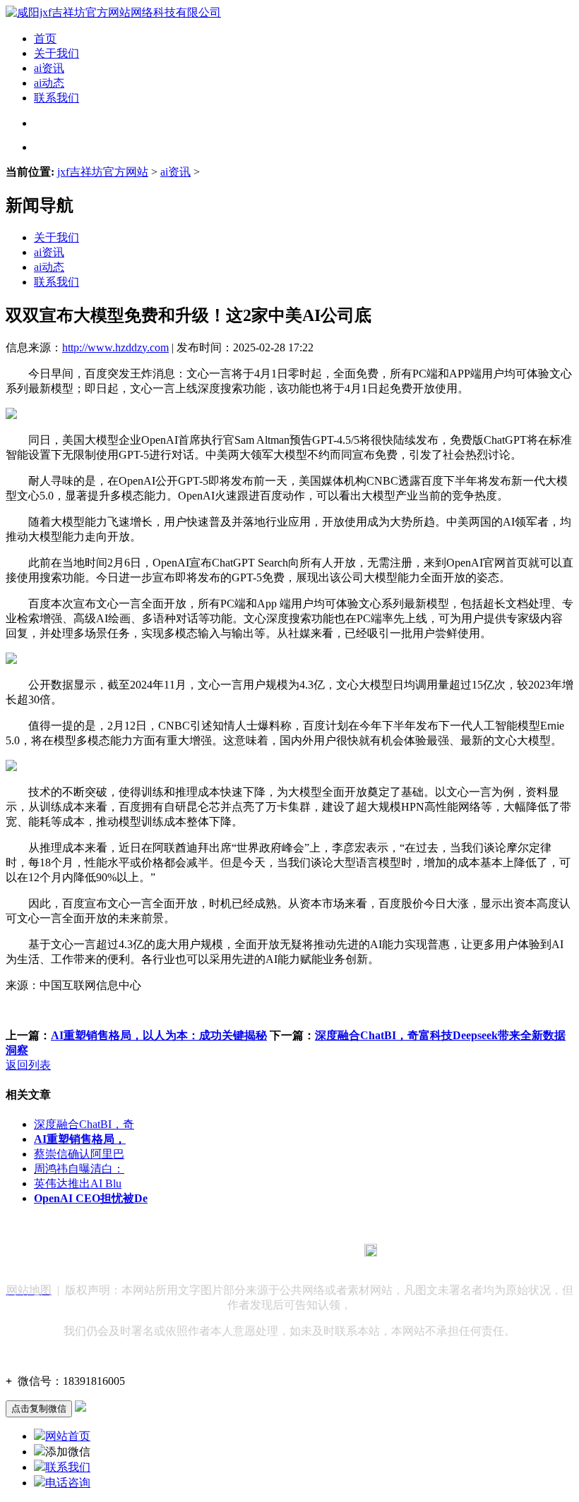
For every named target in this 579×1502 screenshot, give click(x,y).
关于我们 (56, 53)
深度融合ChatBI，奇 (84, 1124)
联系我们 (56, 98)
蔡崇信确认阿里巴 (79, 1154)
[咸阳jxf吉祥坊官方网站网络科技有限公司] (113, 12)
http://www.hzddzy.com (115, 347)
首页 (45, 38)
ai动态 (49, 83)
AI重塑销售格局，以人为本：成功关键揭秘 (159, 1035)
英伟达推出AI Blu (77, 1183)
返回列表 (28, 1065)
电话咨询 (67, 1483)
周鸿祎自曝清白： (79, 1169)
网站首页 (67, 1436)
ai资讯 (49, 68)
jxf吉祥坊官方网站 (102, 172)
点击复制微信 (38, 1408)
